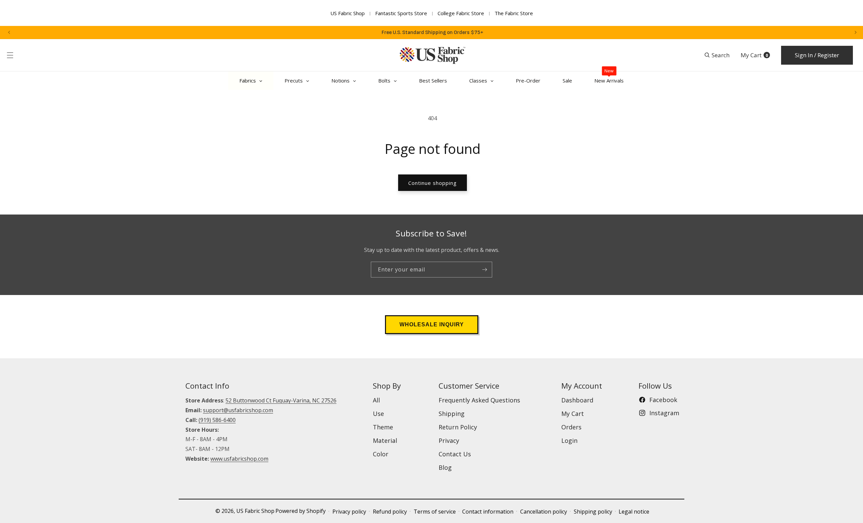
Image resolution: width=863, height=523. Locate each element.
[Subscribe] (484, 269)
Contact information (487, 511)
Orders (571, 427)
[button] (10, 55)
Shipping (452, 414)
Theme (383, 427)
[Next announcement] (855, 32)
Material (385, 440)
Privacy (449, 440)
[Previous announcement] (9, 32)
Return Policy (458, 427)
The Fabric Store (514, 13)
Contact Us (455, 454)
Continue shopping (432, 182)
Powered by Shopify (300, 511)
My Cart (572, 414)
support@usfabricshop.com (238, 410)
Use (378, 414)
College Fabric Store (461, 13)
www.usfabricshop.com (239, 458)
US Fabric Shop (347, 13)
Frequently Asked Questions (479, 400)
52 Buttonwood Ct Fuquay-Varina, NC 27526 (281, 400)
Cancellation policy (543, 511)
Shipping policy (593, 511)
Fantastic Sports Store (401, 13)
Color (380, 454)
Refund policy (390, 511)
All (376, 400)
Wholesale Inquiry (431, 324)
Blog (445, 467)
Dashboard (577, 400)
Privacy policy (349, 511)
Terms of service (435, 511)
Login (569, 440)
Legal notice (634, 511)
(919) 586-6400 (217, 420)
